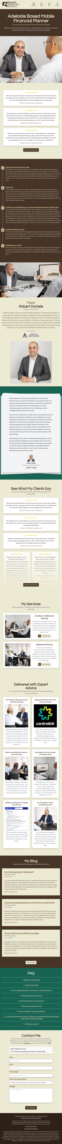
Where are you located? (32, 980)
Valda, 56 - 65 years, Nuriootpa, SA (31, 123)
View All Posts (31, 962)
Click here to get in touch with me (37, 174)
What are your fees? (32, 985)
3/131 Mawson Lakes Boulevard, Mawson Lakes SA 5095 (27, 1051)
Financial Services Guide (31, 1128)
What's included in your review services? (32, 1011)
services (27, 1043)
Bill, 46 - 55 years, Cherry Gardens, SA (31, 103)
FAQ (52, 198)
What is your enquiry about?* (18, 1079)
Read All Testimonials (31, 150)
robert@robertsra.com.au (18, 1049)
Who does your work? (32, 1024)
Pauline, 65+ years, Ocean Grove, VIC (31, 143)
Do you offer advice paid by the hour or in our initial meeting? (32, 990)
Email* (11, 1064)
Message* (12, 1086)
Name (11, 1057)
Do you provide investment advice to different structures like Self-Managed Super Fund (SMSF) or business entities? (32, 1017)
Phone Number (13, 1072)
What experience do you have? (32, 995)
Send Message (31, 1107)
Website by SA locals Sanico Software (31, 1118)
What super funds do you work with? (32, 1001)
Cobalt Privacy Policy (31, 1126)
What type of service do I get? (32, 1006)
